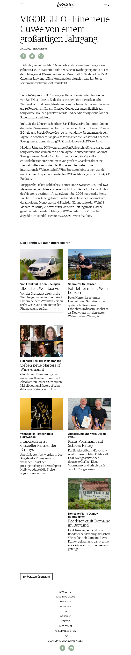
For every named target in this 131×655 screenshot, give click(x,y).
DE (105, 5)
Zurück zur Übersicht (36, 577)
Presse (65, 621)
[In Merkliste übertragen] (41, 56)
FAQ (66, 636)
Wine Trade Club (65, 597)
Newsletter (65, 592)
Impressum (65, 626)
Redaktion (65, 606)
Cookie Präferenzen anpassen (65, 641)
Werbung (65, 616)
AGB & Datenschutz (65, 631)
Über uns (65, 602)
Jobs (65, 611)
